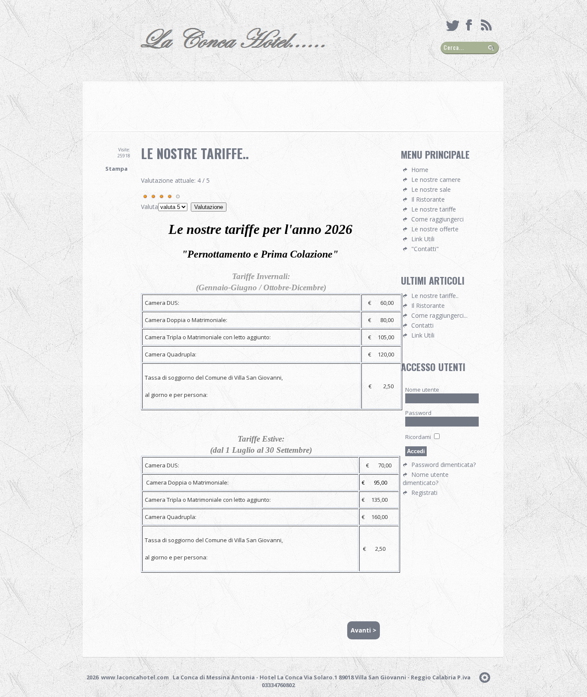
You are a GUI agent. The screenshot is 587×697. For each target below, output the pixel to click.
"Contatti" (425, 249)
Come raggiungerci (437, 219)
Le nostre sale (431, 189)
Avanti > (363, 630)
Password (418, 413)
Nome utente (422, 389)
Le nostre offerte (435, 229)
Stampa (116, 168)
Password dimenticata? (443, 465)
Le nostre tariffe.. (195, 153)
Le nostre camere (436, 179)
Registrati (424, 492)
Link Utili (422, 239)
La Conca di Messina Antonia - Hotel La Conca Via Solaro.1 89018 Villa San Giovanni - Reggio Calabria (314, 677)
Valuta (149, 207)
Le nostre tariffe (433, 209)
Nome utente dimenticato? (426, 478)
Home (419, 170)
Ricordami (418, 437)
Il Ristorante (428, 199)
